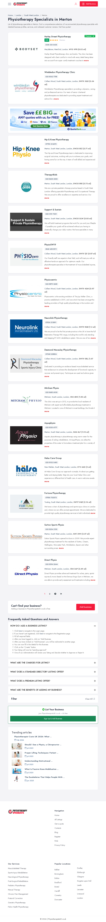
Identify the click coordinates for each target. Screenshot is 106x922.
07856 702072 (51, 497)
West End (57, 49)
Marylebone (48, 49)
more (86, 60)
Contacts (58, 828)
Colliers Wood (49, 81)
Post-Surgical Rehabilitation (18, 881)
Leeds (79, 885)
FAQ (56, 841)
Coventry (58, 895)
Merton (47, 148)
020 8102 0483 (51, 462)
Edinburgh (81, 872)
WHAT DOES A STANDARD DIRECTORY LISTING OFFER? (37, 671)
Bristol (57, 886)
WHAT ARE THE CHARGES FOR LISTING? (30, 662)
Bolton (57, 878)
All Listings (58, 819)
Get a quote (59, 824)
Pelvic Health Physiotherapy (18, 907)
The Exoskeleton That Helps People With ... (45, 777)
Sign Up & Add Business (53, 718)
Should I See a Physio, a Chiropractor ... (43, 744)
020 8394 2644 (52, 564)
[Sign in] (76, 4)
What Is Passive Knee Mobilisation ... (42, 769)
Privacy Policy (60, 845)
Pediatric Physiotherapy (16, 885)
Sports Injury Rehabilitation (18, 872)
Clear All (89, 699)
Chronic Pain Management (18, 894)
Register (57, 836)
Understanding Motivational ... (38, 761)
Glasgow (80, 876)
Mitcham (47, 397)
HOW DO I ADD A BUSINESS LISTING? (28, 625)
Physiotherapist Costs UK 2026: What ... (33, 736)
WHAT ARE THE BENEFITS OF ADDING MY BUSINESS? (36, 689)
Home (57, 815)
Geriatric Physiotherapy (16, 902)
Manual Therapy (14, 889)
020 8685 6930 (51, 392)
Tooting (47, 502)
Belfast (57, 869)
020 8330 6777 (51, 427)
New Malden (49, 467)
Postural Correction (15, 898)
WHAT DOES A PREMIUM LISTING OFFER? (30, 680)
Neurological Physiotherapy (18, 877)
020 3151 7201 (51, 214)
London (65, 49)
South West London (63, 81)
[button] (94, 699)
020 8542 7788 (51, 77)
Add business (86, 607)
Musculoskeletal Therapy (17, 868)
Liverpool (80, 893)
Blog (56, 832)
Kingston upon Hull (84, 881)
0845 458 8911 (51, 249)
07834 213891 (51, 322)
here (20, 631)
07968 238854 (51, 354)
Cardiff (57, 891)
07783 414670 (51, 144)
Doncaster (58, 899)
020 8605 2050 (52, 179)
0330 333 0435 (51, 45)
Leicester (80, 889)
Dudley (79, 868)
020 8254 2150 (51, 529)
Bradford (58, 882)
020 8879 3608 (51, 284)
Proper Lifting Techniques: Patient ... (41, 752)
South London (57, 397)
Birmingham (59, 874)
